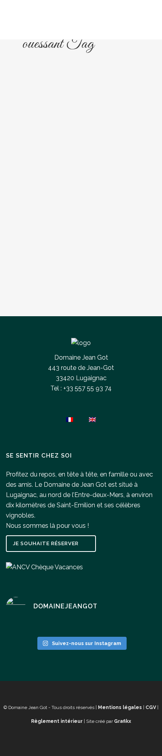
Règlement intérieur (57, 721)
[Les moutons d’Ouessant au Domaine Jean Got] (81, 123)
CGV (150, 707)
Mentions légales (120, 707)
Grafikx (122, 721)
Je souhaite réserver (46, 543)
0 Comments (54, 292)
